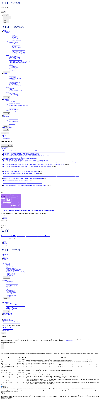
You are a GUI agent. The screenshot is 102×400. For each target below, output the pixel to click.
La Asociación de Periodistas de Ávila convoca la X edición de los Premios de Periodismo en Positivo (25, 185)
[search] (6, 15)
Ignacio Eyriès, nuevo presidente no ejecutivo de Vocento (15, 180)
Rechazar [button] (7, 342)
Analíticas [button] (3, 392)
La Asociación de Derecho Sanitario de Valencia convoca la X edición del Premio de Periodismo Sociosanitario (27, 166)
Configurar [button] (3, 342)
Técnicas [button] (2, 384)
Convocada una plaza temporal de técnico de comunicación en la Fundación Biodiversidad (23, 178)
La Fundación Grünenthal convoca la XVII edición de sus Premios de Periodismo (21, 169)
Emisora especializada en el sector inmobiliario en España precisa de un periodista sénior (22, 183)
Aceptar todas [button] (12, 342)
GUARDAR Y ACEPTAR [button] (7, 398)
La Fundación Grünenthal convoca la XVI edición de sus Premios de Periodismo (21, 173)
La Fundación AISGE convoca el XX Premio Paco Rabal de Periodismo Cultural (21, 171)
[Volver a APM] (11, 5)
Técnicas (4, 386)
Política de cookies (69, 340)
